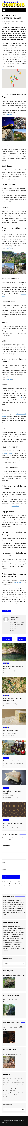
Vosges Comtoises (8, 900)
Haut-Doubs (12, 908)
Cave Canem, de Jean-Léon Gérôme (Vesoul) (13, 1028)
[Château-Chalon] (20, 256)
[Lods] (20, 268)
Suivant (21, 639)
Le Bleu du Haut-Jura (10, 731)
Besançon (20, 904)
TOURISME (7, 610)
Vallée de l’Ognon (13, 902)
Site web (4, 869)
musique (17, 926)
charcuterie (21, 932)
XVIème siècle (15, 940)
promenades (20, 948)
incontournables (18, 582)
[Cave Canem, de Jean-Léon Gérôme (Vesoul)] (9, 1037)
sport (4, 932)
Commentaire (6, 845)
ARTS (5, 926)
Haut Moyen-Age (14, 938)
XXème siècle (16, 944)
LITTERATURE (15, 946)
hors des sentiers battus (11, 995)
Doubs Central (7, 906)
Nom (3, 855)
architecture (11, 926)
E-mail (4, 862)
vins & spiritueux (14, 936)
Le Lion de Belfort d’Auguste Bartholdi (13, 1054)
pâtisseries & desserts (17, 934)
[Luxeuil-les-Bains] (8, 135)
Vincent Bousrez (9, 671)
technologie (6, 946)
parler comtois (17, 930)
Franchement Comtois (8, 21)
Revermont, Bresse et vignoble (11, 912)
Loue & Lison (16, 906)
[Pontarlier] (8, 123)
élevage (5, 930)
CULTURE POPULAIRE (10, 928)
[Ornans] (20, 135)
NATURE (5, 948)
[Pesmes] (8, 268)
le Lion (20, 397)
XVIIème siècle (7, 942)
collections (21, 928)
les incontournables (9, 1049)
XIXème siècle (7, 944)
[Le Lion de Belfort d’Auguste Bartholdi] (9, 1062)
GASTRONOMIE (12, 932)
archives (9, 23)
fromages (6, 934)
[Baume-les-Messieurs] (8, 256)
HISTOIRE (6, 938)
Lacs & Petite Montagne (15, 910)
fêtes (10, 930)
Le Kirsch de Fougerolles (11, 761)
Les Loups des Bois (14, 1084)
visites (6, 950)
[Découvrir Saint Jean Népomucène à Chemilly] (9, 1009)
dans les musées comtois (11, 1022)
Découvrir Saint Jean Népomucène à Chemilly (13, 1001)
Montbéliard (13, 904)
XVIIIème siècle (17, 942)
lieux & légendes (8, 971)
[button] (17, 80)
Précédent (7, 639)
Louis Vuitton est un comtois (13, 823)
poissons (5, 936)
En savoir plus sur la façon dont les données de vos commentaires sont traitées (14, 886)
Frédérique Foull (9, 825)
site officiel (9, 114)
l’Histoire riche (7, 453)
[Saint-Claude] (20, 123)
